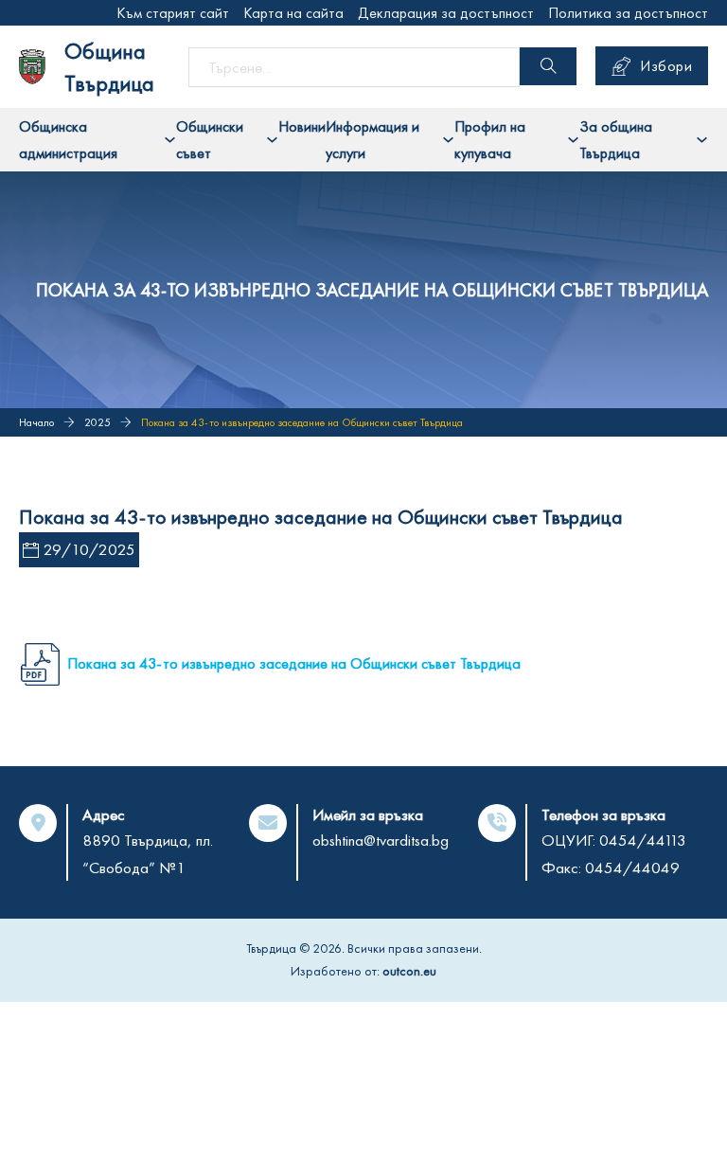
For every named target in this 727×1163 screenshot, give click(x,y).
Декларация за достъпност (446, 13)
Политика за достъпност (628, 13)
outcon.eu (409, 970)
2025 (97, 422)
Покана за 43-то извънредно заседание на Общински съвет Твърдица (294, 663)
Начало (36, 422)
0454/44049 (632, 867)
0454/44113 (642, 840)
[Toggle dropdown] (170, 140)
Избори (666, 66)
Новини (302, 126)
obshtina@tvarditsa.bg (380, 840)
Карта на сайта (293, 13)
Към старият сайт (172, 13)
